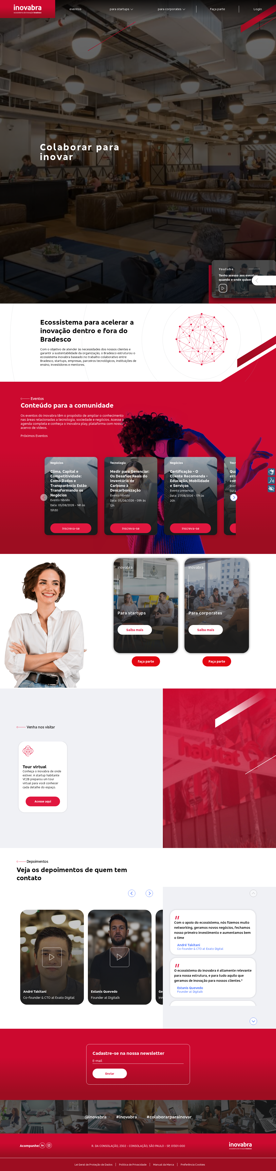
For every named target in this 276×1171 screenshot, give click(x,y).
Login (258, 9)
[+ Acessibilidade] (271, 488)
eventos (75, 9)
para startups (119, 9)
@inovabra (95, 1116)
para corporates (169, 9)
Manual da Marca (163, 1164)
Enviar (109, 1073)
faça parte (146, 661)
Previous (43, 497)
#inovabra (126, 1116)
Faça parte (217, 9)
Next (233, 497)
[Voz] (271, 480)
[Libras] (271, 472)
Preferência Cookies (193, 1164)
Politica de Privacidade (132, 1164)
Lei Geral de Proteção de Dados (93, 1164)
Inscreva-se (71, 528)
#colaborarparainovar (169, 1116)
